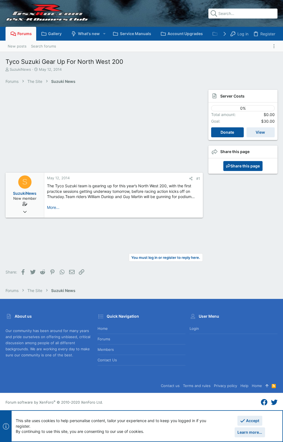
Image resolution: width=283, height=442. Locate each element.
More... (53, 207)
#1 (198, 178)
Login (194, 328)
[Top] (267, 386)
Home (103, 328)
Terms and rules (197, 385)
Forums (104, 339)
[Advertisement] (104, 131)
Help (244, 385)
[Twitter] (274, 402)
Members (106, 349)
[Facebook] (264, 402)
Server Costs (232, 96)
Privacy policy (225, 385)
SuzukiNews (20, 69)
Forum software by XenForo (54, 402)
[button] (104, 33)
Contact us (107, 360)
